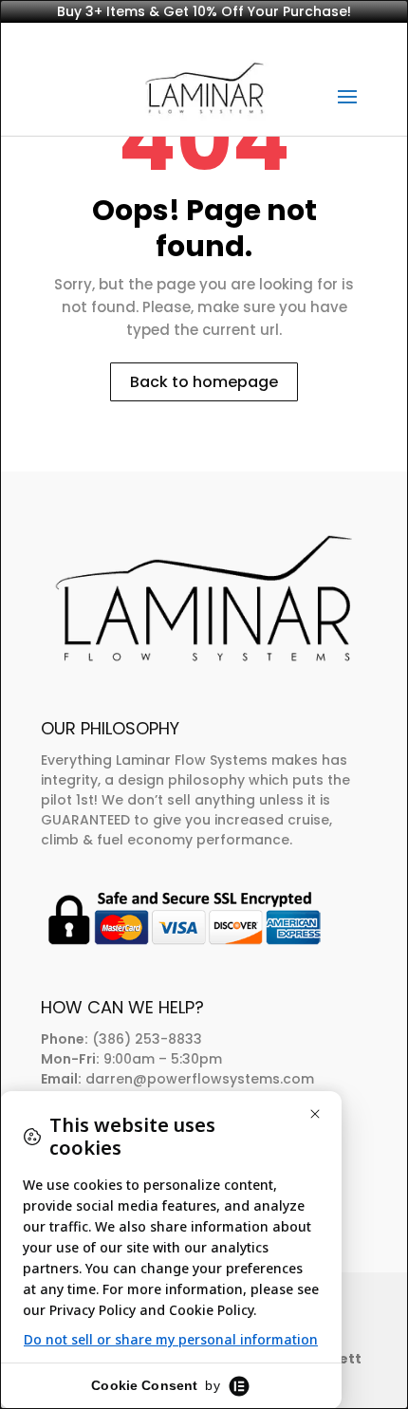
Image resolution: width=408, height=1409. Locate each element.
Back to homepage (204, 382)
